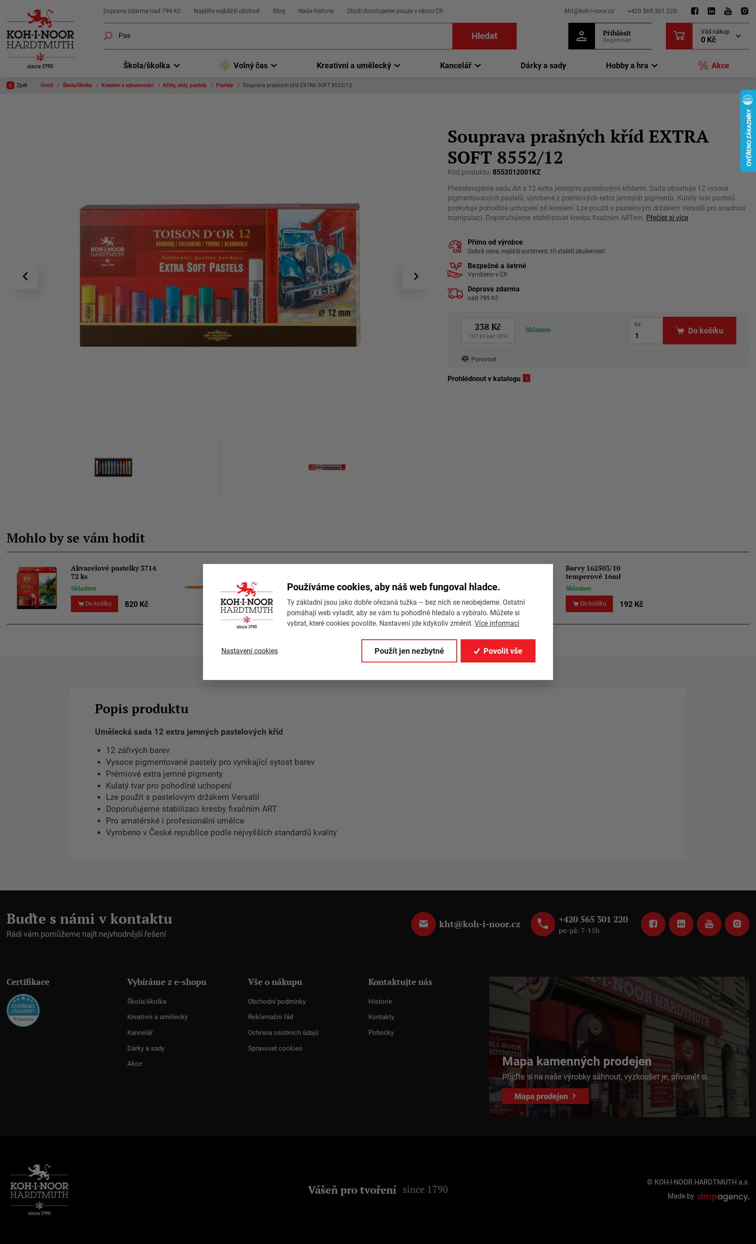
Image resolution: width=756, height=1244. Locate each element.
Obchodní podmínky (277, 1002)
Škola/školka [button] (146, 65)
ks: (638, 324)
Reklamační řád (270, 1017)
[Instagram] (744, 11)
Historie (380, 1002)
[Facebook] (695, 11)
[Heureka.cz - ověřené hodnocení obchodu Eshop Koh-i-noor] (23, 1010)
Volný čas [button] (251, 65)
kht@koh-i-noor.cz (589, 10)
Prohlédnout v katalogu (484, 379)
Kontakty (381, 1017)
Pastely (225, 85)
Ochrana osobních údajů (283, 1033)
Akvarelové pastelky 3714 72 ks (113, 572)
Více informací (497, 623)
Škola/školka (78, 85)
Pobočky (381, 1033)
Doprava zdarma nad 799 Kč (142, 10)
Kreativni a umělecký (157, 1017)
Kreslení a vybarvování (128, 85)
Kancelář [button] (456, 65)
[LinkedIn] (711, 11)
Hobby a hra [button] (627, 65)
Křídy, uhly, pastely (185, 85)
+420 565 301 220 (652, 10)
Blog (279, 10)
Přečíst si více (667, 218)
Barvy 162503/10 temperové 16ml (593, 572)
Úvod (47, 85)
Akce (720, 65)
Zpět (22, 85)
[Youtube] (728, 11)
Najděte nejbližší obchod (226, 10)
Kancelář (140, 1033)
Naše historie (316, 10)
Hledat (484, 36)
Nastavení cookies (249, 651)
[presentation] (25, 276)
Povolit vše (502, 650)
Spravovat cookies (275, 1048)
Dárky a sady (543, 65)
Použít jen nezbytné (409, 650)
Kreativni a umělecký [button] (354, 65)
